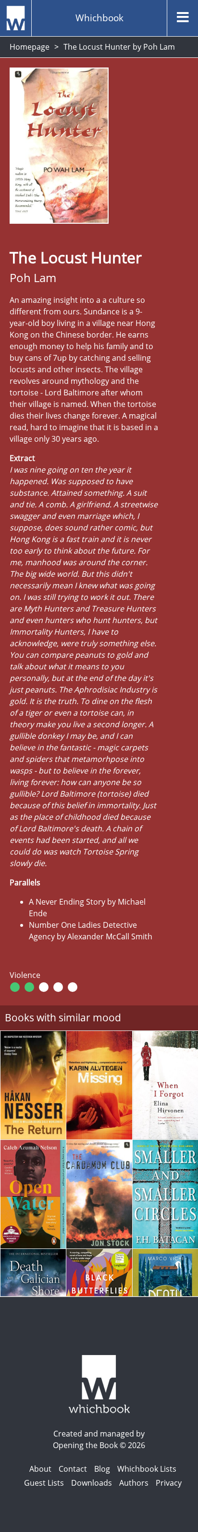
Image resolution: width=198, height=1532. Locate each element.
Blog (102, 1469)
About (40, 1469)
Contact (73, 1469)
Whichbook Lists (146, 1469)
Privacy (169, 1483)
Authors (133, 1483)
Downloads (91, 1483)
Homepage (30, 46)
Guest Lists (44, 1483)
